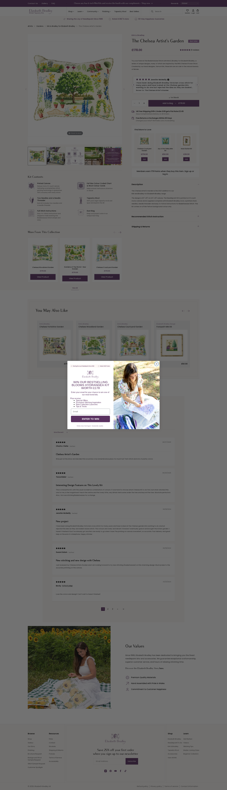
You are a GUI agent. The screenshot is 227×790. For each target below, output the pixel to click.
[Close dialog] (157, 364)
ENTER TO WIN (90, 419)
